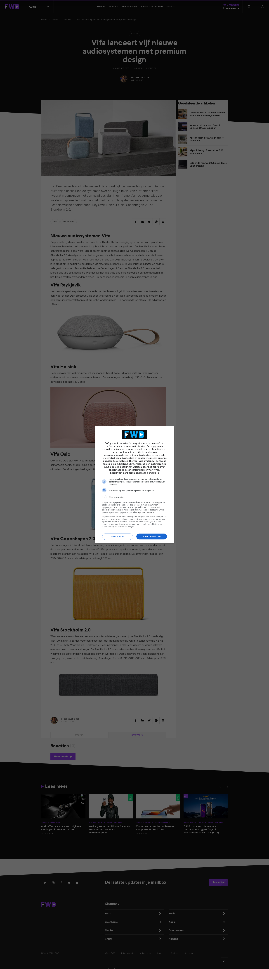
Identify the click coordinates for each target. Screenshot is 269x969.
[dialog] (134, 484)
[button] (134, 497)
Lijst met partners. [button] (146, 512)
